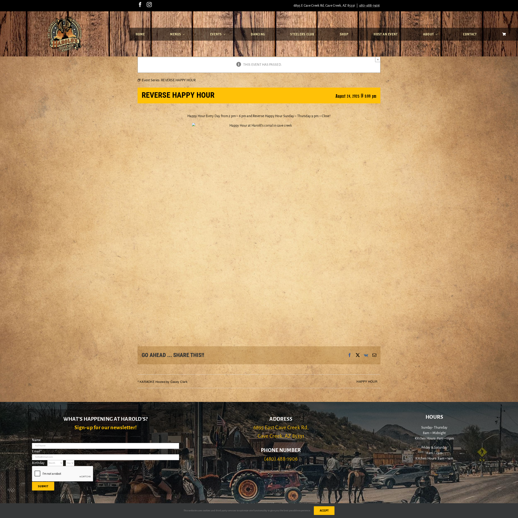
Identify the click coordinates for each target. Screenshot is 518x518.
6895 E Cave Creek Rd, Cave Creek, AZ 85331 (324, 5)
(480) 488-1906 (281, 459)
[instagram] (149, 4)
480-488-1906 (369, 5)
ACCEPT (324, 510)
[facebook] (140, 4)
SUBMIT (43, 486)
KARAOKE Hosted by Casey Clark (164, 381)
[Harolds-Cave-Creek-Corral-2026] (65, 18)
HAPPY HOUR (367, 381)
